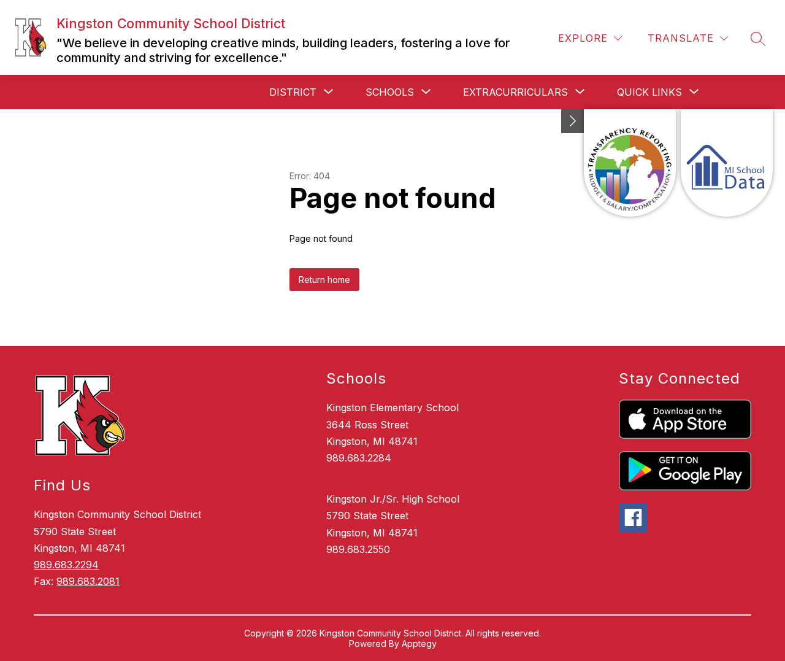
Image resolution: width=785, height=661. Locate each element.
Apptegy (419, 643)
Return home (324, 279)
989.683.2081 (88, 581)
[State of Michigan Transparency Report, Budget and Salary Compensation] (630, 163)
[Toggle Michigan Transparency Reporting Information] (572, 121)
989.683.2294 (66, 565)
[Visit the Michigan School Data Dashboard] (727, 163)
